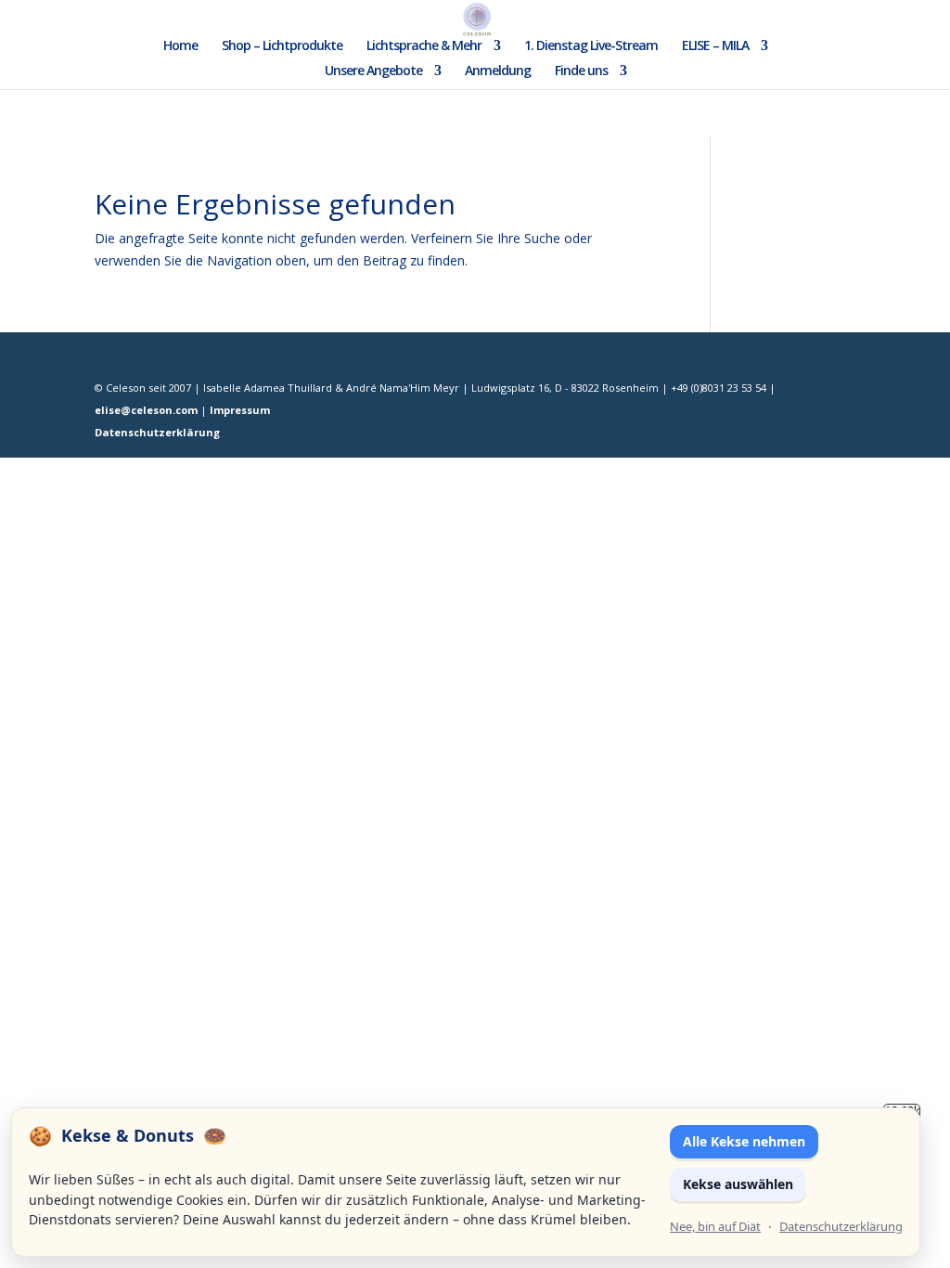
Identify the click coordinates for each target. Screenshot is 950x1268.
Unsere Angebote (373, 71)
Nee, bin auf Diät (715, 1226)
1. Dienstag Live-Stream (591, 46)
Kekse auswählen (738, 1184)
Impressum (240, 410)
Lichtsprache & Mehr (423, 46)
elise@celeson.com (146, 410)
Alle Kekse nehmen (744, 1141)
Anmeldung (498, 71)
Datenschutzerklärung (157, 432)
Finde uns (581, 71)
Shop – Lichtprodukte (282, 46)
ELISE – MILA (715, 46)
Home (180, 46)
